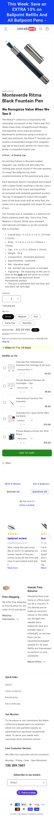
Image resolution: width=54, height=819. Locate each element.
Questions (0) (40, 491)
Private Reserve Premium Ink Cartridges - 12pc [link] (30, 382)
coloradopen (22, 814)
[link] (11, 368)
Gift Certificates (13, 704)
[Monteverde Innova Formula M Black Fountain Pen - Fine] (45, 527)
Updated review (17, 538)
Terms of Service (13, 691)
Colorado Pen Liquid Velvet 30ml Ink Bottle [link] (32, 414)
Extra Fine (10, 323)
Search (8, 685)
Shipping (5, 334)
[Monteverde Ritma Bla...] (11, 527)
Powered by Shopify (36, 814)
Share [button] (8, 463)
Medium (22, 316)
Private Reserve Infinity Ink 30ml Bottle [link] (32, 432)
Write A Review (13, 484)
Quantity (6, 293)
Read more (12, 568)
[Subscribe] (43, 782)
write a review (27, 505)
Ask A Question (41, 484)
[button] (6, 29)
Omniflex (27, 323)
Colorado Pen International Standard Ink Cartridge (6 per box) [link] (33, 363)
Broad (8, 316)
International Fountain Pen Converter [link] (29, 400)
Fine (36, 316)
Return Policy (35, 661)
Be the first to (27, 503)
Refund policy (11, 697)
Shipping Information (8, 617)
